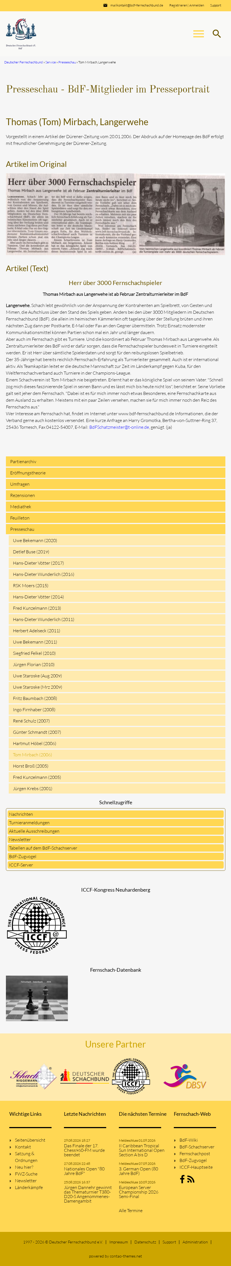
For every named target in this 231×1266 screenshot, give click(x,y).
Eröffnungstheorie (28, 473)
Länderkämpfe (29, 1187)
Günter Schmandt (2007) (37, 732)
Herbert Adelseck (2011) (36, 630)
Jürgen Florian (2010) (34, 664)
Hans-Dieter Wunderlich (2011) (43, 619)
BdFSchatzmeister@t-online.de (119, 427)
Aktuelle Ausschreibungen (34, 831)
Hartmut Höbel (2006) (34, 743)
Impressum (118, 1242)
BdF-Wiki (188, 1140)
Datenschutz (145, 1242)
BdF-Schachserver (196, 1147)
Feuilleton (20, 518)
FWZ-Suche (26, 1174)
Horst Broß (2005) (30, 766)
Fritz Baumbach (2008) (35, 698)
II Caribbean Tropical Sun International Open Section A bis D (142, 1150)
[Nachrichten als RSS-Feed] (190, 1181)
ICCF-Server (21, 865)
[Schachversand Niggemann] (33, 1076)
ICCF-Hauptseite (196, 1167)
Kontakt (23, 1147)
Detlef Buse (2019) (31, 551)
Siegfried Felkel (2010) (34, 653)
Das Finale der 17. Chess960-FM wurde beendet (84, 1150)
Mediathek (20, 506)
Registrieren (178, 5)
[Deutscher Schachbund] (84, 1076)
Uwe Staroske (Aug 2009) (37, 676)
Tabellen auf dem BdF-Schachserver (43, 848)
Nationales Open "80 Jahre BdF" (84, 1171)
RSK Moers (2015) (30, 585)
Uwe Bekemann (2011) (35, 642)
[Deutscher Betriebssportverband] (184, 1076)
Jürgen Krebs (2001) (32, 788)
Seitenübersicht (30, 1140)
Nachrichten (21, 814)
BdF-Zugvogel (22, 856)
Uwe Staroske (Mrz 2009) (37, 687)
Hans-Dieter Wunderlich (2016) (43, 574)
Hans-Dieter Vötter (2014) (38, 597)
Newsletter (20, 839)
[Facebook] (182, 1181)
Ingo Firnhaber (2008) (34, 709)
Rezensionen (22, 495)
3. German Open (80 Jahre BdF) (138, 1171)
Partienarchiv (23, 461)
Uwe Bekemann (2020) (35, 540)
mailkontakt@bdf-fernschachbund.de (136, 5)
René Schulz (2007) (31, 721)
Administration (195, 1242)
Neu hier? (24, 1167)
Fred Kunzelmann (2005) (37, 777)
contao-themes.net (126, 1256)
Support (215, 5)
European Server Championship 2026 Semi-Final (138, 1192)
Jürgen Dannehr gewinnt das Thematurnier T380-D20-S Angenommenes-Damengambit (88, 1194)
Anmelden (196, 5)
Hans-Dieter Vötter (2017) (38, 563)
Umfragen (20, 484)
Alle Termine (131, 1210)
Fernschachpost (194, 1153)
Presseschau (22, 529)
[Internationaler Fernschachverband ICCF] (131, 1076)
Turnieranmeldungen (29, 822)
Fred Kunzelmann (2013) (37, 608)
